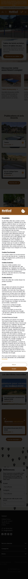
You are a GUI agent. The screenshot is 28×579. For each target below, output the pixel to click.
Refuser (14, 364)
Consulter (5, 359)
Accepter (14, 368)
